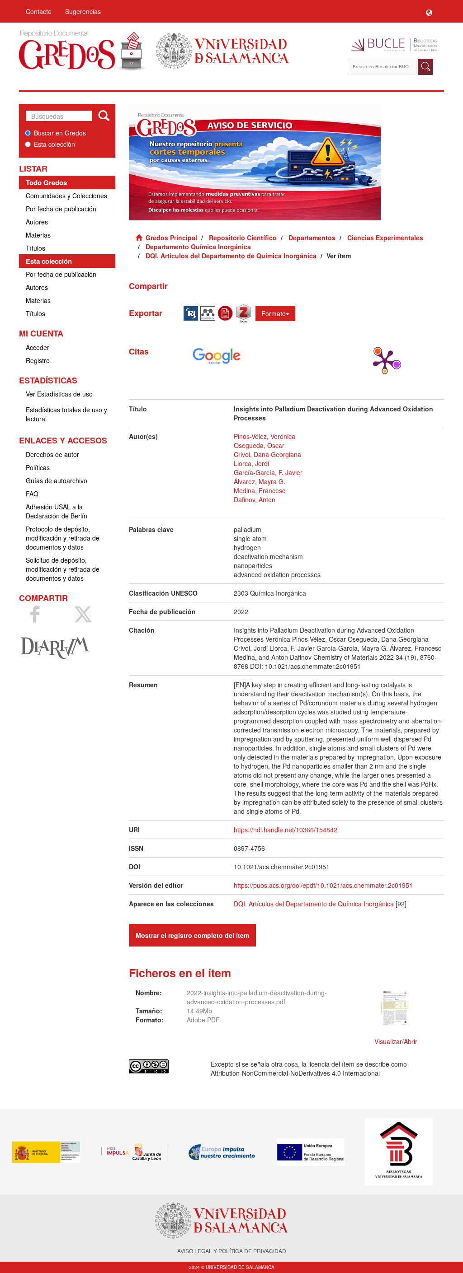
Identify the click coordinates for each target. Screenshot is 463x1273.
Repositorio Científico (243, 237)
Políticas (38, 467)
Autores (37, 221)
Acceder (37, 347)
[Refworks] (226, 312)
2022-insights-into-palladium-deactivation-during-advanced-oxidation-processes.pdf (257, 997)
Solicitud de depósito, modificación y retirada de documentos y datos (62, 569)
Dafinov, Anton (254, 499)
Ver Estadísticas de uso (59, 393)
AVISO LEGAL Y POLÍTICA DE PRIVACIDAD (231, 1250)
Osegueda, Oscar (259, 445)
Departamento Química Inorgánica (198, 246)
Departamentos (311, 237)
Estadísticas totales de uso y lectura (66, 414)
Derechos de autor (52, 454)
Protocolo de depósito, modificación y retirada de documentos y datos (62, 537)
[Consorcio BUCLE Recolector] (391, 45)
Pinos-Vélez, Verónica (264, 436)
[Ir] (103, 116)
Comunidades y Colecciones (66, 195)
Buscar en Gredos (60, 132)
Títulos (35, 247)
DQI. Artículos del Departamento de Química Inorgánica (231, 255)
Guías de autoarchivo (56, 480)
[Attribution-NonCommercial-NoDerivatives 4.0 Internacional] (163, 1066)
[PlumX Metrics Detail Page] (385, 361)
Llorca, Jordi (251, 463)
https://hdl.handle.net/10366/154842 (285, 829)
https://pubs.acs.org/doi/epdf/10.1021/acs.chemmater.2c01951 (323, 885)
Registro (38, 360)
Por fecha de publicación (61, 208)
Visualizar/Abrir (395, 1041)
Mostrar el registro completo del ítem (192, 935)
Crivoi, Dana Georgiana (267, 454)
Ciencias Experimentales (385, 237)
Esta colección (54, 144)
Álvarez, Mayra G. (259, 481)
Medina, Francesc (259, 490)
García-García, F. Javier (268, 472)
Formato (273, 313)
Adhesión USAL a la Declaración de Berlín (56, 511)
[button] (429, 11)
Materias (38, 234)
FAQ (32, 493)
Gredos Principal (171, 237)
